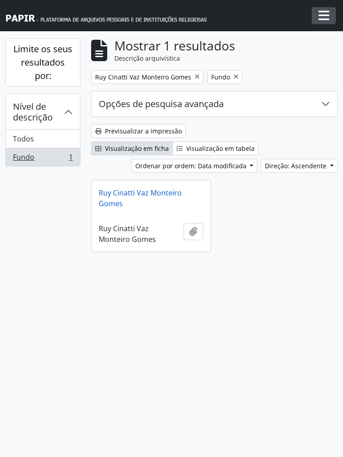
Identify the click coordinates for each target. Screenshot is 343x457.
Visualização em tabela (219, 148)
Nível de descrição (33, 111)
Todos (23, 139)
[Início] (110, 15)
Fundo (43, 159)
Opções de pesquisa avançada (161, 104)
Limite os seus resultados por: (42, 62)
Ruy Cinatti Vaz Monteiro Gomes (140, 198)
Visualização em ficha (136, 148)
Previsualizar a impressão (142, 131)
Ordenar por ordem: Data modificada (191, 166)
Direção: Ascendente (296, 166)
